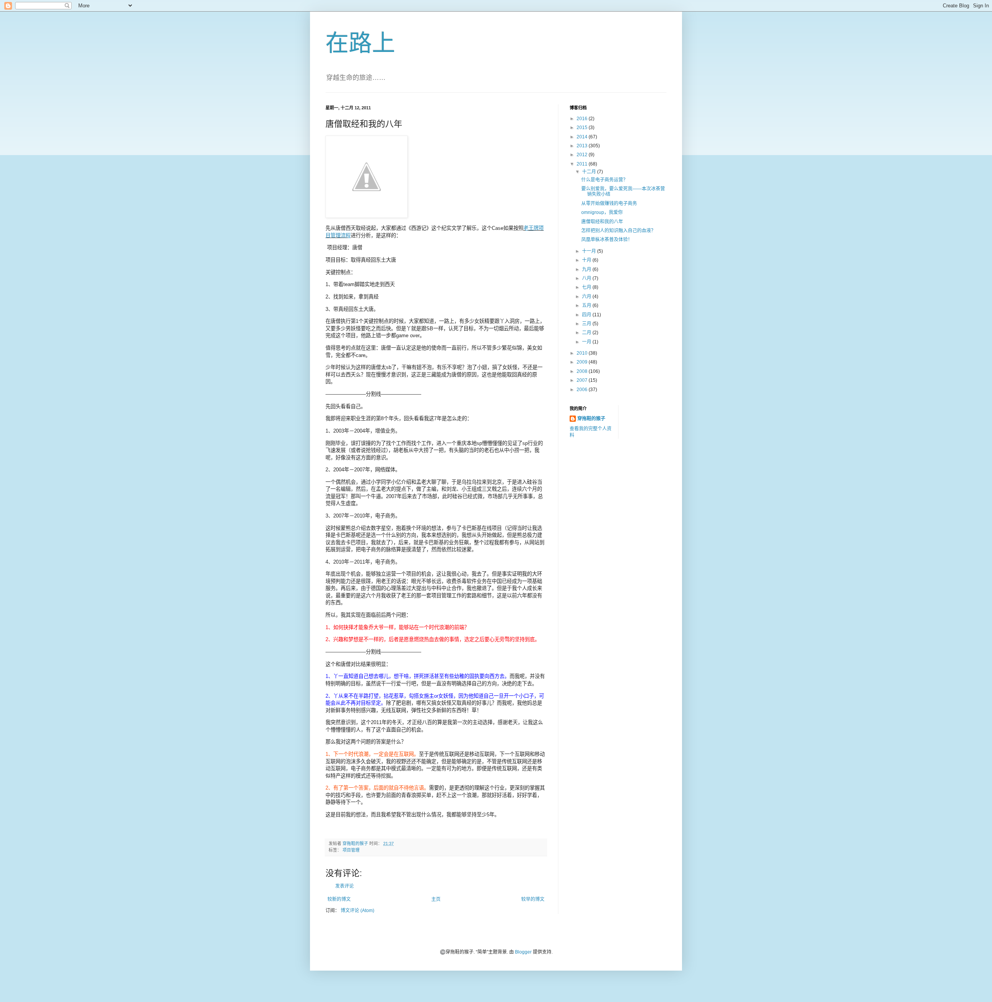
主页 (436, 899)
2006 (583, 389)
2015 (583, 127)
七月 (587, 287)
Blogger (523, 952)
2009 (583, 362)
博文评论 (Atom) (357, 910)
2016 (583, 118)
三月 (587, 323)
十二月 (589, 171)
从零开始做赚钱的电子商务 (609, 203)
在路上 (360, 43)
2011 (583, 164)
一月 (587, 342)
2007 (583, 380)
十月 (587, 260)
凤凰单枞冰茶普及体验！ (606, 239)
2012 (583, 154)
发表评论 (344, 886)
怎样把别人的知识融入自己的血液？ (618, 230)
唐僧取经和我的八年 (602, 221)
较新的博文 (339, 899)
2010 (583, 353)
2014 (583, 137)
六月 (587, 296)
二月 (587, 332)
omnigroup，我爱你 (602, 212)
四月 (587, 314)
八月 (587, 278)
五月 (587, 305)
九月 (587, 269)
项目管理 (351, 850)
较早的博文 (532, 899)
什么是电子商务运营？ (604, 180)
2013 (583, 145)
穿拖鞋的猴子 (591, 418)
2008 (583, 371)
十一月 (589, 251)
